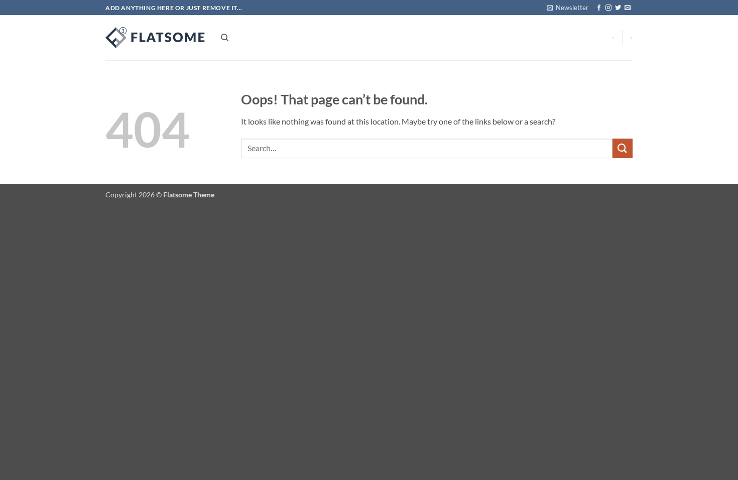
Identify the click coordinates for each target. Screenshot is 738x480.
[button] (567, 7)
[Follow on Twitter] (618, 8)
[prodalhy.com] (155, 37)
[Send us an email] (628, 8)
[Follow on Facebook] (599, 8)
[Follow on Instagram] (608, 8)
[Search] (224, 37)
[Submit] (622, 148)
